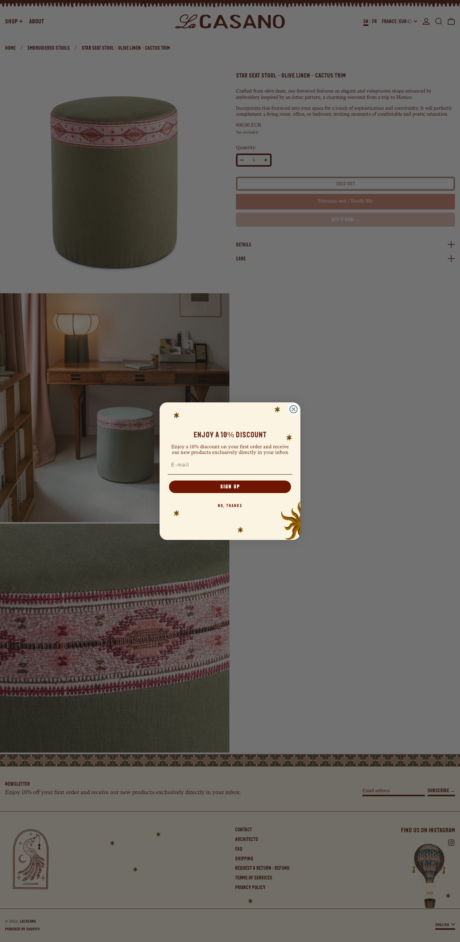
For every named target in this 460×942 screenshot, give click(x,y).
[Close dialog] (293, 409)
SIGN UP (230, 487)
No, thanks (230, 505)
